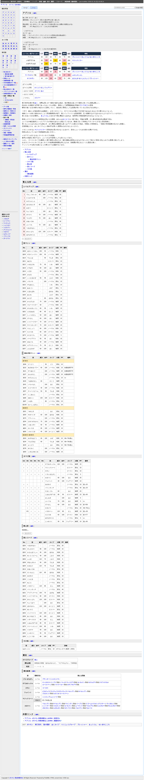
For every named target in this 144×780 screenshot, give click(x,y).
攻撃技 (7, 119)
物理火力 (6, 111)
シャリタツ (6, 225)
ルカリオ (56, 693)
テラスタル (6, 130)
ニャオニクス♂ (55, 679)
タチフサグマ (71, 684)
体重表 (5, 115)
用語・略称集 (7, 132)
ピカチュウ (46, 691)
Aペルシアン (83, 691)
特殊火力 (13, 111)
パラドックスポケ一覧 (10, 91)
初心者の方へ (7, 72)
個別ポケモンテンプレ (10, 139)
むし (42, 87)
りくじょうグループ (68, 724)
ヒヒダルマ (101, 706)
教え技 (29, 164)
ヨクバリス (68, 708)
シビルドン (6, 227)
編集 (44, 1)
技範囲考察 (6, 124)
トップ (34, 1)
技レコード (31, 166)
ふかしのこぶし (77, 75)
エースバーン (46, 684)
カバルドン (81, 682)
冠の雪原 (46, 724)
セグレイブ (6, 234)
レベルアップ (32, 154)
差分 (48, 1)
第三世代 (38, 724)
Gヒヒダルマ (112, 706)
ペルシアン (71, 691)
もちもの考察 (12, 126)
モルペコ (89, 708)
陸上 (36, 660)
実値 (14, 109)
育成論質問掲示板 (8, 135)
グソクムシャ (7, 229)
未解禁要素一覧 (8, 80)
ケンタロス (46, 682)
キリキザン (30, 78)
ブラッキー (46, 679)
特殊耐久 (13, 113)
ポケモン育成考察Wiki (16, 778)
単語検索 (67, 1)
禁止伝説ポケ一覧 (8, 89)
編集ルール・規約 (8, 143)
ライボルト (110, 703)
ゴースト (37, 91)
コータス (45, 688)
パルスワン (79, 708)
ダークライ (6, 238)
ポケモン (30, 724)
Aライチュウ (62, 691)
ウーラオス (28, 75)
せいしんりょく (84, 78)
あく (42, 91)
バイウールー (59, 684)
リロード (59, 1)
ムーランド (79, 706)
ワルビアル (90, 706)
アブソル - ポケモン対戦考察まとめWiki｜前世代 (42, 718)
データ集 (6, 106)
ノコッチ (63, 682)
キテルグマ (92, 682)
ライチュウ (6, 223)
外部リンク (28, 176)
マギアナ (6, 232)
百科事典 (27, 1)
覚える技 (28, 152)
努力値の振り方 (9, 76)
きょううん (85, 57)
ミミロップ (46, 697)
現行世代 (13, 1)
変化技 (12, 119)
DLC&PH (10, 100)
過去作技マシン (35, 159)
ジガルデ (6, 219)
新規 (40, 1)
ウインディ (69, 703)
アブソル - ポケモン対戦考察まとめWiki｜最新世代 (42, 721)
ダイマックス (7, 128)
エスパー (37, 98)
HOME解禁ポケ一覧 (9, 82)
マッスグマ (70, 682)
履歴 (52, 1)
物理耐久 (6, 113)
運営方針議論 (7, 145)
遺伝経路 (30, 174)
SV (6, 98)
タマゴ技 (30, 161)
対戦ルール (6, 78)
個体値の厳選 (9, 74)
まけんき (75, 78)
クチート (103, 703)
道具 (4, 126)
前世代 (19, 1)
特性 (10, 115)
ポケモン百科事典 (15, 4)
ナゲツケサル (103, 682)
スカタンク (46, 693)
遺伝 (26, 171)
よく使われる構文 (8, 141)
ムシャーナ (54, 697)
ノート (33, 8)
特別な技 (7, 122)
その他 (29, 169)
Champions (6, 1)
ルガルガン (57, 708)
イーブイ (53, 682)
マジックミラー (77, 60)
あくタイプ (55, 724)
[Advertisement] (10, 181)
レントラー (46, 706)
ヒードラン (6, 221)
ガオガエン (46, 708)
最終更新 (74, 1)
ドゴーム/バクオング (93, 703)
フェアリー (48, 87)
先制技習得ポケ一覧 (9, 93)
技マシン (30, 157)
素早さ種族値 (7, 109)
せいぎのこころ (95, 57)
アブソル (4, 4)
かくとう (37, 87)
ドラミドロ (6, 236)
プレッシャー (76, 57)
